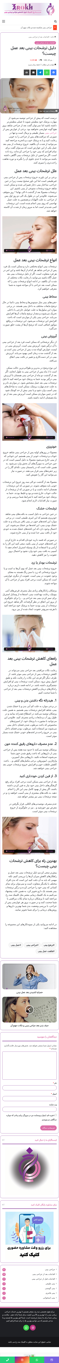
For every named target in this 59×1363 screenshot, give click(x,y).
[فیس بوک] (53, 72)
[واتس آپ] (47, 72)
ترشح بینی (48, 945)
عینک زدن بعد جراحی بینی (42, 27)
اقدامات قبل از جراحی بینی (43, 1279)
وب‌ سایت (53, 1105)
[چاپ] (27, 72)
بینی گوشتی (50, 1288)
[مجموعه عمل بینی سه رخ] (29, 9)
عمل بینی (15, 945)
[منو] (3, 21)
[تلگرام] (40, 72)
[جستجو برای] (55, 21)
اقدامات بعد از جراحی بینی (38, 37)
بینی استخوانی (49, 1298)
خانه (52, 37)
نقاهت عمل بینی (45, 951)
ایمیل (54, 1094)
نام (55, 1083)
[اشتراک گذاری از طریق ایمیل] (33, 72)
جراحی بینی (51, 133)
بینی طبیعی (50, 1284)
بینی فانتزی (50, 1293)
